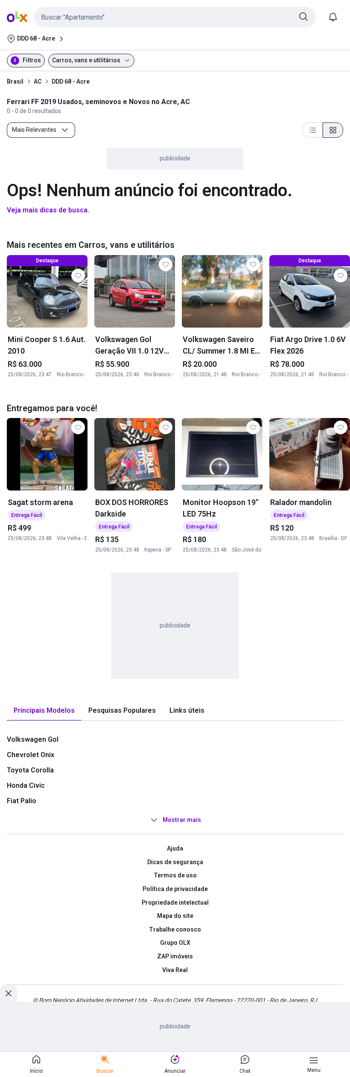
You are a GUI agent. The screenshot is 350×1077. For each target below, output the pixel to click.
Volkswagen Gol (32, 739)
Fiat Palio (21, 801)
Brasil (15, 81)
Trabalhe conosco (175, 929)
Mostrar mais (182, 819)
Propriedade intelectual (175, 902)
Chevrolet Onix (30, 755)
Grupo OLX (175, 942)
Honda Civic (26, 785)
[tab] (44, 710)
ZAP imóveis (175, 956)
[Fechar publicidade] (8, 993)
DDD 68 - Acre (71, 81)
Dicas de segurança (175, 862)
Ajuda (175, 848)
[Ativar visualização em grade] (333, 130)
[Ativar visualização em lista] (312, 130)
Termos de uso (175, 875)
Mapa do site (175, 915)
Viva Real (175, 970)
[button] (175, 17)
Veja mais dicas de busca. (48, 210)
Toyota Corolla (30, 770)
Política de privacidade (175, 888)
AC (37, 81)
